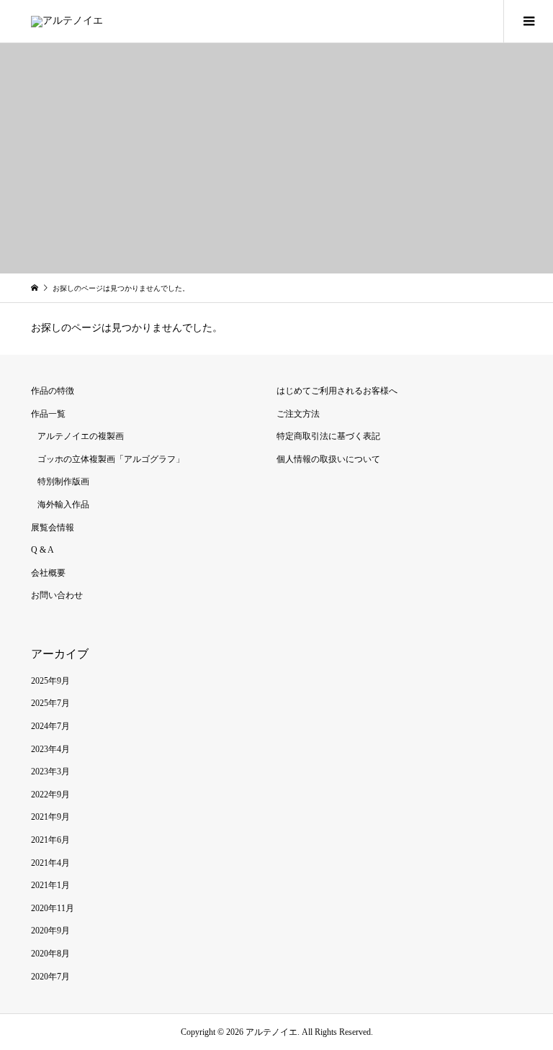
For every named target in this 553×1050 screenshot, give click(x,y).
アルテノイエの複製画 (80, 436)
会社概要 (48, 573)
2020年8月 (50, 954)
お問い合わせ (57, 595)
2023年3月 (50, 771)
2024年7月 (50, 726)
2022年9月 (50, 794)
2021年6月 (50, 840)
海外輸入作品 (63, 504)
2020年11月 (52, 908)
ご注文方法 (298, 414)
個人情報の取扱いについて (328, 459)
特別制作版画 (63, 481)
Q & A (42, 550)
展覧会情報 (52, 527)
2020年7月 (50, 977)
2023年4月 (50, 749)
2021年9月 (50, 817)
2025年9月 (50, 681)
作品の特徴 (52, 391)
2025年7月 (50, 703)
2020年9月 (50, 930)
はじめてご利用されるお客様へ (336, 391)
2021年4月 (50, 863)
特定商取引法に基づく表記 (328, 436)
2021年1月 (50, 885)
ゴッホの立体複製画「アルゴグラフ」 (110, 459)
